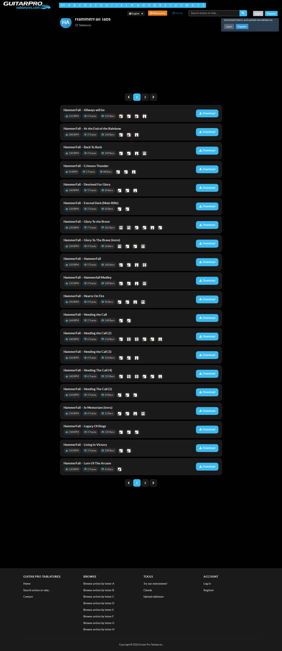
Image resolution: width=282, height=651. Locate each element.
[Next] (153, 97)
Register (242, 26)
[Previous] (128, 97)
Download (209, 113)
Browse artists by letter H (98, 629)
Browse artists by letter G (98, 623)
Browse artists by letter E (98, 609)
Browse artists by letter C (98, 596)
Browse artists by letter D (98, 603)
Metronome (158, 13)
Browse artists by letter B (98, 590)
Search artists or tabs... (37, 590)
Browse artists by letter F (98, 616)
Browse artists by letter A (98, 583)
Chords (178, 13)
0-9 (63, 5)
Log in (229, 26)
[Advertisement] (141, 61)
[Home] (27, 5)
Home (27, 583)
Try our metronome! (155, 583)
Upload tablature (153, 596)
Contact (28, 596)
